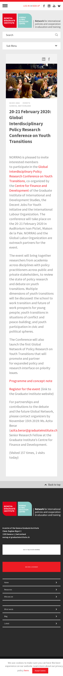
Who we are (8, 597)
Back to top (54, 484)
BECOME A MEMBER (31, 567)
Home (6, 582)
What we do (8, 609)
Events (26, 103)
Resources (8, 589)
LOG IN (26, 5)
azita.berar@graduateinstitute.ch (33, 430)
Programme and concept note (30, 381)
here (26, 670)
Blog (5, 616)
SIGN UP (36, 5)
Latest (6, 623)
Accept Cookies (40, 671)
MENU (5, 5)
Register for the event (24, 389)
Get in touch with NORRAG (31, 549)
